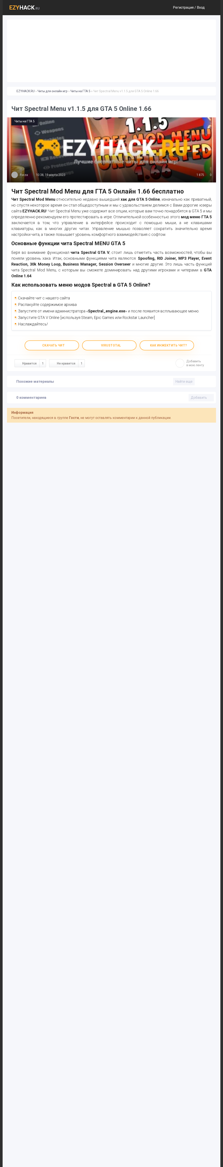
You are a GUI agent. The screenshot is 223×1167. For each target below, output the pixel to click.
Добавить (195, 363)
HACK (24, 7)
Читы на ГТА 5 (80, 91)
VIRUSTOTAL (110, 345)
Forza (24, 175)
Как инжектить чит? (168, 345)
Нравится (33, 363)
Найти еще (184, 381)
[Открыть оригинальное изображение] (111, 149)
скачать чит (53, 345)
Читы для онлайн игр (52, 91)
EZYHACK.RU (26, 91)
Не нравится (69, 363)
